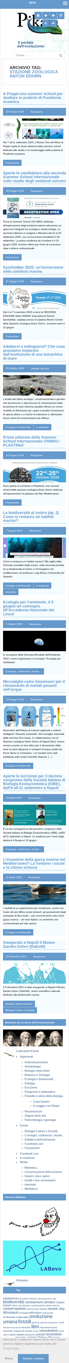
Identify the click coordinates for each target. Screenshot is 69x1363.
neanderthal (48, 1330)
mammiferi (8, 1331)
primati (40, 1334)
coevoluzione (24, 1305)
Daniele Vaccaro (40, 368)
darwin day (56, 1308)
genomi (44, 1322)
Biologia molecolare (37, 1070)
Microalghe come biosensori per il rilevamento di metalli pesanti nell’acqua (34, 685)
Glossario (22, 1280)
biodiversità (13, 1302)
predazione (30, 1334)
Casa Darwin (41, 1101)
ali (20, 1298)
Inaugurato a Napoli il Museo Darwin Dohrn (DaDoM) (29, 944)
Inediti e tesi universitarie (40, 1180)
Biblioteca (31, 1167)
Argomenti (26, 1056)
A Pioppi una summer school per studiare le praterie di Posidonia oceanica (33, 98)
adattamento (11, 1298)
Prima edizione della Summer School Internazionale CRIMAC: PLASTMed (31, 441)
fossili (24, 1321)
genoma (36, 1322)
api (54, 1298)
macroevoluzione (48, 1327)
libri (35, 1326)
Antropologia (33, 1066)
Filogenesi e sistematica (40, 1091)
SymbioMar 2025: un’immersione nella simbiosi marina (33, 269)
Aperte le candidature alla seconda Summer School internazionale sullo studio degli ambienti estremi (34, 177)
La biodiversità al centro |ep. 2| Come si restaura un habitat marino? (31, 516)
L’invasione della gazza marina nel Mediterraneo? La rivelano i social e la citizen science (34, 863)
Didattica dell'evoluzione (18, 1003)
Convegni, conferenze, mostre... (23, 671)
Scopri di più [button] (11, 1348)
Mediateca (31, 1188)
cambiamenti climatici (40, 1302)
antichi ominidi (29, 1298)
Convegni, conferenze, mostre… (45, 1135)
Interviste (10, 592)
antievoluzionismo (44, 1299)
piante (20, 1334)
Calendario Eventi (27, 1051)
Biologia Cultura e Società (19, 1010)
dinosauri (11, 1312)
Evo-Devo (31, 1087)
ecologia (23, 1313)
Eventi (24, 1125)
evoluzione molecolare (16, 1317)
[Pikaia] (39, 34)
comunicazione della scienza (45, 1305)
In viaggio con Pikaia (46, 1105)
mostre (36, 1331)
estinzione (34, 1312)
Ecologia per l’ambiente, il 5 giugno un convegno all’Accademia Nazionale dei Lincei (28, 608)
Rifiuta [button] (9, 1358)
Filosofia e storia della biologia (44, 1096)
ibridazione (53, 1323)
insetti (61, 1322)
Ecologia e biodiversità (18, 427)
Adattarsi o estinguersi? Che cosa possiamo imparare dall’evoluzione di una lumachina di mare (34, 352)
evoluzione (47, 1313)
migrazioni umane (23, 1331)
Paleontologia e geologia (40, 1119)
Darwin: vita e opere (37, 1176)
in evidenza (42, 427)
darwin (43, 1308)
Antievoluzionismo (36, 1062)
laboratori (26, 1327)
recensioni (53, 1334)
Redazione (37, 111)
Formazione (12, 162)
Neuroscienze (33, 1111)
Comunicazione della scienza (43, 1171)
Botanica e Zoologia (37, 1074)
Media (24, 1162)
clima (14, 1305)
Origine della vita (35, 1115)
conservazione (14, 1308)
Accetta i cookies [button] (33, 1358)
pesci (13, 1334)
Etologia (30, 1083)
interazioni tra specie (12, 1327)
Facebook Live (34, 1143)
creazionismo (32, 1309)
